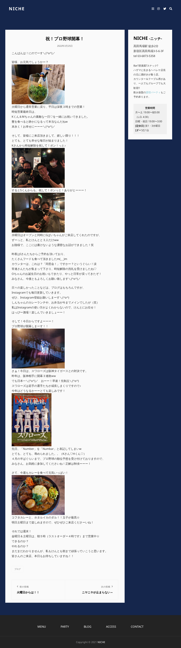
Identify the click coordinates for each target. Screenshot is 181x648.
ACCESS (111, 627)
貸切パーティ (153, 92)
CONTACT (137, 627)
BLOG (87, 627)
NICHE (17, 9)
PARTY (65, 627)
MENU (41, 627)
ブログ (17, 568)
